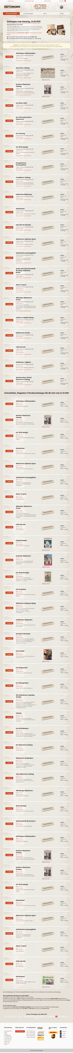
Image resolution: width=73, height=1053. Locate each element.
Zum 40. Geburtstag (30, 1031)
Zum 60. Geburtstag (30, 1034)
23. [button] (54, 1016)
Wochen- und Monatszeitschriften (25, 1000)
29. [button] (67, 1016)
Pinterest (64, 1037)
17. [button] (41, 1016)
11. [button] (27, 1016)
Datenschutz (7, 1041)
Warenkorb (62, 1)
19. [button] (45, 1016)
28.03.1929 (20, 574)
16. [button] (38, 1016)
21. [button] (49, 1016)
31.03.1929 (20, 838)
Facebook (64, 1031)
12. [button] (30, 1016)
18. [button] (43, 1016)
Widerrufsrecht (8, 1039)
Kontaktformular (8, 1036)
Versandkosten (8, 1038)
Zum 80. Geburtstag (30, 1037)
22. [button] (52, 1016)
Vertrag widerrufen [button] (20, 1031)
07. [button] (18, 1016)
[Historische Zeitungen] (12, 6)
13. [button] (32, 1016)
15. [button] (36, 1016)
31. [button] (37, 1018)
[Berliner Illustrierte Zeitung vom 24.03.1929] (48, 89)
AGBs (6, 1044)
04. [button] (12, 1016)
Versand (61, 56)
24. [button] (56, 1016)
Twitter (63, 1035)
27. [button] (63, 1016)
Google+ (64, 1033)
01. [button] (5, 1016)
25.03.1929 (20, 542)
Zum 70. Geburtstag (30, 1035)
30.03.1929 (20, 715)
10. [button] (25, 1016)
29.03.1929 (20, 669)
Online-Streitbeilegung (7, 1034)
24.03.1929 (20, 403)
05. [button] (14, 1016)
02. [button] (7, 1016)
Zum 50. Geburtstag (30, 1032)
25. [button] (58, 1016)
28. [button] (65, 1016)
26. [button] (60, 1016)
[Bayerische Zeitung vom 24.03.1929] (48, 72)
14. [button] (34, 1016)
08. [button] (21, 1016)
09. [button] (23, 1016)
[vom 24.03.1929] (48, 420)
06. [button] (16, 1016)
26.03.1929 (20, 558)
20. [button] (47, 1016)
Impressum (7, 1043)
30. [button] (35, 1018)
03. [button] (10, 1016)
